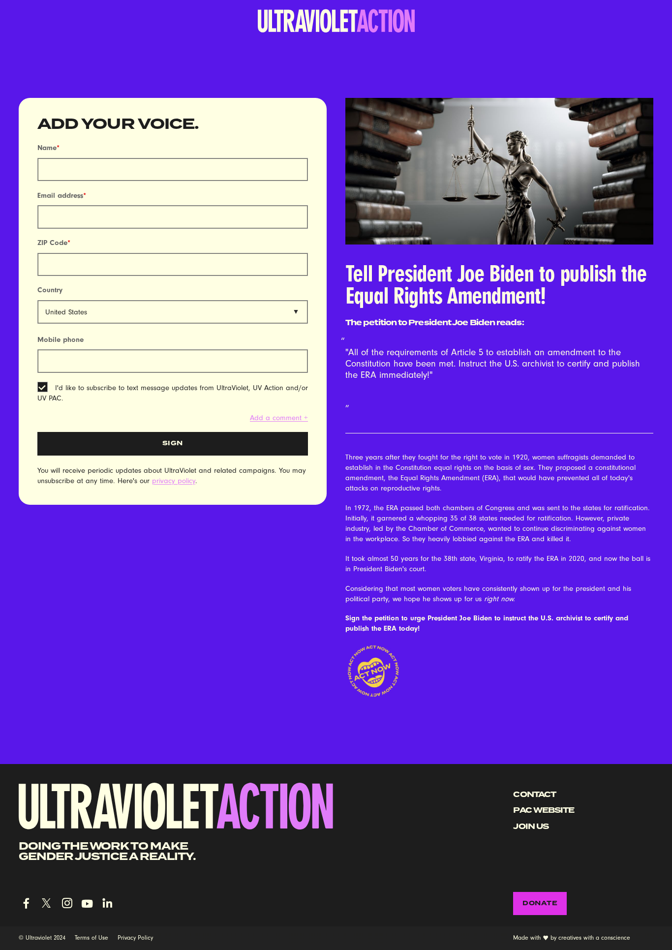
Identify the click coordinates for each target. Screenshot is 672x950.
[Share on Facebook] (26, 903)
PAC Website (543, 810)
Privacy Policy (135, 937)
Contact (534, 794)
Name (48, 148)
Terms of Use (91, 937)
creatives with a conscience (594, 937)
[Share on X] (46, 903)
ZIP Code (53, 243)
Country (49, 290)
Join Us (531, 826)
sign (172, 443)
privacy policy (173, 480)
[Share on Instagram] (67, 903)
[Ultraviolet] (336, 20)
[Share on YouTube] (87, 903)
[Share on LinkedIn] (107, 903)
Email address (61, 195)
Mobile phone (60, 340)
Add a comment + (279, 417)
